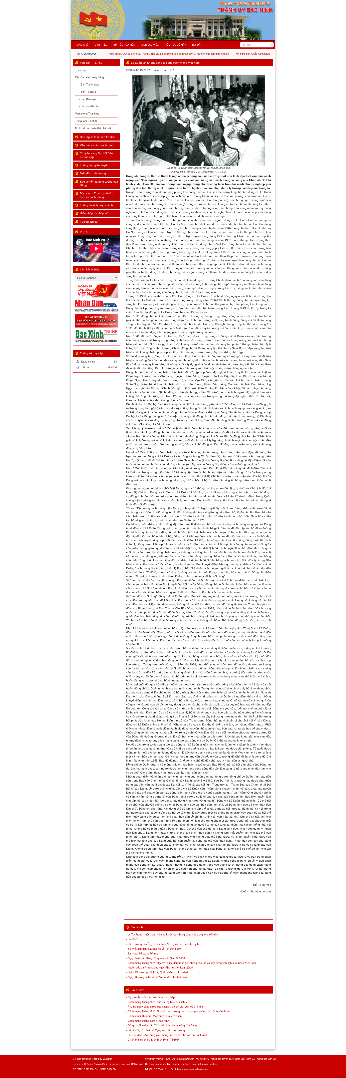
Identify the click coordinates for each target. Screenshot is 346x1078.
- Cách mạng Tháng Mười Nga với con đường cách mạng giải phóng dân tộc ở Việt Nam (178, 1011)
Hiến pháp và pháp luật (94, 213)
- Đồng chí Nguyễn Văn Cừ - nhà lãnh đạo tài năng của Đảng (161, 1025)
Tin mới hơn (138, 927)
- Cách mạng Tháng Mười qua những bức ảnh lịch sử (157, 1002)
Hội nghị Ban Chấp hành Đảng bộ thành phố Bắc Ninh (252, 53)
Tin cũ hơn (137, 990)
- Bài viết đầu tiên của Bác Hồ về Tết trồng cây (153, 948)
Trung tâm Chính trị (86, 121)
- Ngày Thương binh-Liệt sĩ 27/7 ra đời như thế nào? (156, 977)
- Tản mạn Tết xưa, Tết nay (142, 953)
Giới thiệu (101, 44)
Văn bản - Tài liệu (91, 62)
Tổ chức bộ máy (175, 44)
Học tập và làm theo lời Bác (97, 137)
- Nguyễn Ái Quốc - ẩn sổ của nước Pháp (150, 997)
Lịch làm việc (150, 44)
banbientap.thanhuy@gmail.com (192, 1069)
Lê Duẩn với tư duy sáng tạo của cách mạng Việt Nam (165, 62)
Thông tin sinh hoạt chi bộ (96, 205)
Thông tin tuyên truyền (94, 165)
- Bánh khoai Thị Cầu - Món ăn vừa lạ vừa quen (154, 1016)
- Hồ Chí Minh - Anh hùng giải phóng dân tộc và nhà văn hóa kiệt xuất (166, 1035)
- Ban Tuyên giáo (89, 84)
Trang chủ (81, 44)
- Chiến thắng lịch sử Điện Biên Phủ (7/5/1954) (153, 1039)
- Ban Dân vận (87, 99)
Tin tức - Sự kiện (124, 44)
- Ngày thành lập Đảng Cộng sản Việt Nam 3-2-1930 (156, 958)
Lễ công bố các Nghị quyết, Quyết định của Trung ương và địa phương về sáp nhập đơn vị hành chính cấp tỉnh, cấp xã (144, 53)
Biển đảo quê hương (93, 173)
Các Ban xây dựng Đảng (89, 77)
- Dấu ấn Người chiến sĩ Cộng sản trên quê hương (155, 1030)
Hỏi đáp (197, 44)
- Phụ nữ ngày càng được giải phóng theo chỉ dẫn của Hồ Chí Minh (165, 1006)
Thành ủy (80, 70)
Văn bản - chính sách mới (96, 145)
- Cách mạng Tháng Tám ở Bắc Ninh (147, 1020)
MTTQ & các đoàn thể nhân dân (93, 128)
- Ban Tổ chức (87, 91)
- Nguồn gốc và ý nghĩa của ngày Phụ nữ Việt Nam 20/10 (159, 967)
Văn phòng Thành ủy (87, 113)
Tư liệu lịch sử (89, 221)
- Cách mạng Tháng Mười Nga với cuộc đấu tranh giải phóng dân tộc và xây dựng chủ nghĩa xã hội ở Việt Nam (191, 962)
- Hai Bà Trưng (134, 939)
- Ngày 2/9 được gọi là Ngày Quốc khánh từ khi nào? (157, 972)
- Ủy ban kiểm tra (89, 106)
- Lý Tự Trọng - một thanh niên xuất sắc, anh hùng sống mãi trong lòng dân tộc (172, 934)
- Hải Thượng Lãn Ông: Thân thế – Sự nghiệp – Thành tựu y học (163, 944)
